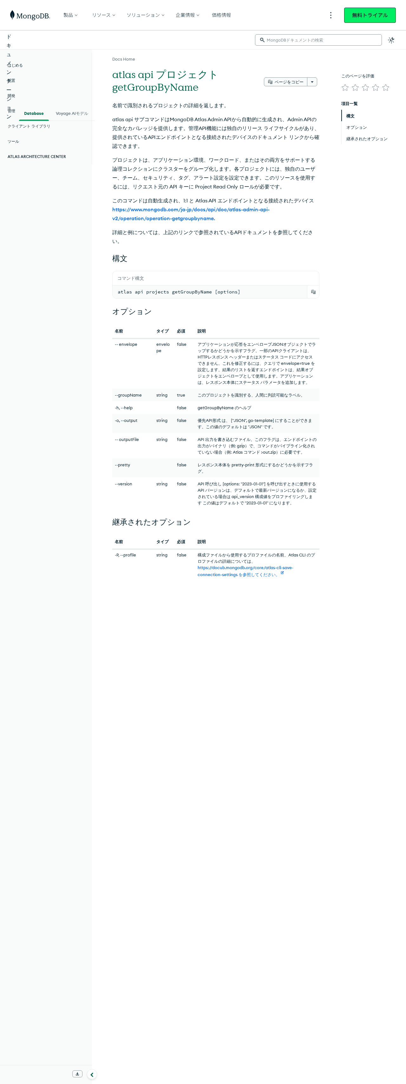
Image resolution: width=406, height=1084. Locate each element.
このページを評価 (357, 75)
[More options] (312, 81)
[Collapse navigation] (92, 1074)
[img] (345, 87)
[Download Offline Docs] (77, 1073)
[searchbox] (318, 40)
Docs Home (123, 59)
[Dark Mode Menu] (391, 40)
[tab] (34, 112)
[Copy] (313, 291)
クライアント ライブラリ (29, 126)
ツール (13, 141)
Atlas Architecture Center (37, 156)
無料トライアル (370, 15)
